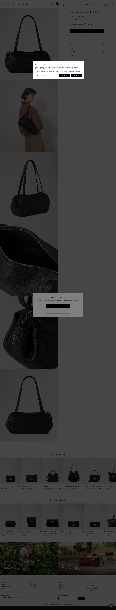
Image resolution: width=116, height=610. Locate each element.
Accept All (76, 75)
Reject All (65, 75)
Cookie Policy (70, 71)
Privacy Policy (77, 71)
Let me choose (41, 75)
